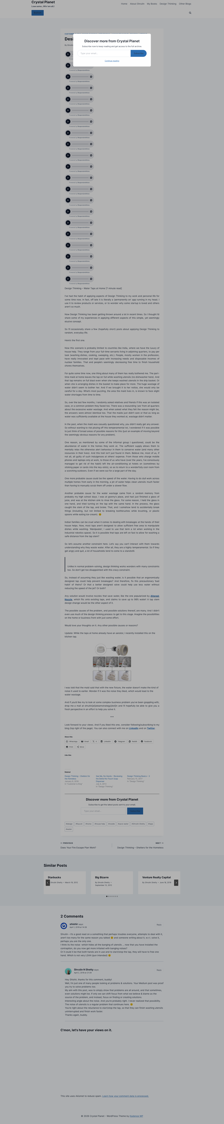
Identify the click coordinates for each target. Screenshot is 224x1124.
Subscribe (139, 53)
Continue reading (112, 61)
